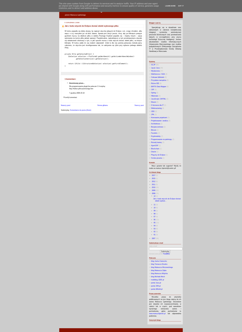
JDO (152, 111)
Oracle (153, 152)
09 (155, 211)
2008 (154, 193)
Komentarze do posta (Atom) (80, 110)
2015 (154, 178)
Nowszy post (65, 105)
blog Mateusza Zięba (158, 270)
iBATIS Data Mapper (158, 86)
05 (155, 223)
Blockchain (155, 149)
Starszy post (139, 105)
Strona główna (102, 105)
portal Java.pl (156, 283)
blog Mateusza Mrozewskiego (162, 267)
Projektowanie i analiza (159, 121)
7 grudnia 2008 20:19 (76, 93)
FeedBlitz (166, 254)
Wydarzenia (155, 71)
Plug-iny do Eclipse (158, 155)
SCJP (153, 65)
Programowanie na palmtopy (161, 139)
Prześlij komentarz (70, 97)
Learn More (170, 6)
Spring (153, 93)
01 (155, 235)
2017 (154, 175)
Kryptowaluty (156, 136)
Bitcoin (153, 130)
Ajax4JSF (154, 145)
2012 (154, 181)
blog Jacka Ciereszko (159, 261)
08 (155, 214)
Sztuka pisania (156, 158)
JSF (152, 89)
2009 (154, 190)
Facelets (154, 133)
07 (155, 217)
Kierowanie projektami (159, 117)
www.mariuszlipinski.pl (157, 313)
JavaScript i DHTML (158, 99)
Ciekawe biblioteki (157, 77)
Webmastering (156, 108)
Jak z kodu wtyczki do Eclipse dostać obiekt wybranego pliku (91, 26)
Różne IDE (155, 83)
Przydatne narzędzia (158, 80)
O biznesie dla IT (157, 105)
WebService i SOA (158, 74)
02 (155, 232)
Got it (181, 6)
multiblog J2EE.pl (157, 280)
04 (155, 226)
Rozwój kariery (156, 142)
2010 (154, 187)
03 (155, 229)
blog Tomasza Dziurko (159, 264)
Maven (153, 102)
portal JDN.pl (156, 286)
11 (155, 205)
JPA (152, 114)
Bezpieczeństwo (157, 127)
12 (155, 196)
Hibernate (154, 96)
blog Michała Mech (158, 277)
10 (155, 208)
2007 (154, 238)
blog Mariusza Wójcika (159, 273)
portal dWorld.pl (156, 289)
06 (155, 220)
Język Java (155, 68)
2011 (154, 184)
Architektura (155, 124)
